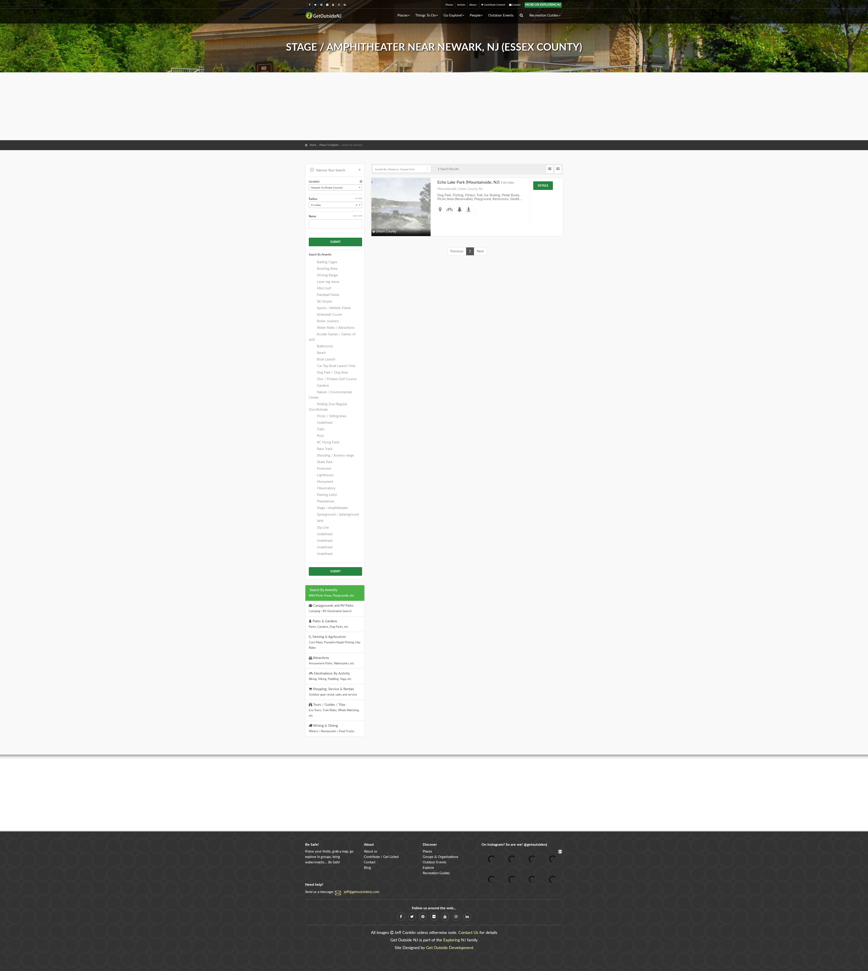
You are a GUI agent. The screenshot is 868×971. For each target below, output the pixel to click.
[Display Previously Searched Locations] (361, 181)
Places (402, 15)
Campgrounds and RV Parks (331, 608)
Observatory (325, 488)
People (475, 15)
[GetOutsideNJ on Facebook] (309, 5)
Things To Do (425, 15)
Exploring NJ (454, 940)
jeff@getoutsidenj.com (361, 892)
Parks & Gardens (328, 624)
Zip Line (322, 527)
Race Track (324, 449)
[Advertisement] (434, 106)
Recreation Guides (543, 15)
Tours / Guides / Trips (334, 710)
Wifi (319, 521)
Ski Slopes (324, 301)
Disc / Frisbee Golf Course (336, 379)
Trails (320, 429)
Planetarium (325, 501)
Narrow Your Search (330, 170)
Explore (428, 867)
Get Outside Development (449, 948)
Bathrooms (324, 346)
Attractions (331, 660)
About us (370, 851)
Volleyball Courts (329, 314)
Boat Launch (325, 359)
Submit (335, 242)
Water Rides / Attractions (335, 327)
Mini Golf (323, 288)
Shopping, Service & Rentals (333, 691)
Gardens (322, 385)
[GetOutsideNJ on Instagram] (339, 5)
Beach (321, 353)
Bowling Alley (327, 268)
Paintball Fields (327, 295)
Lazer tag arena (327, 282)
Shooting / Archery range (335, 455)
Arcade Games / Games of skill (332, 337)
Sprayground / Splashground (337, 514)
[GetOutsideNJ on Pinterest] (321, 5)
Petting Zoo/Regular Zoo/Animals (328, 407)
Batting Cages (326, 262)
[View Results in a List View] (549, 169)
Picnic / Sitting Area (331, 416)
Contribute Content (494, 5)
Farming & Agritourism (335, 642)
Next (480, 251)
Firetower (323, 468)
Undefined (324, 422)
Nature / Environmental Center (330, 395)
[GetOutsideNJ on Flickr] (327, 5)
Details (543, 185)
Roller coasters (327, 321)
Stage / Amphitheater (332, 508)
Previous (456, 251)
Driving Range (327, 275)
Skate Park (324, 462)
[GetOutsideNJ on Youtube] (333, 5)
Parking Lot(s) (326, 495)
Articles (461, 5)
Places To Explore (329, 145)
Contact (516, 5)
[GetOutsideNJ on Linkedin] (345, 5)
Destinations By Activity (330, 676)
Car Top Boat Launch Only (336, 366)
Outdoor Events (501, 15)
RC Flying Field (327, 442)
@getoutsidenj (535, 844)
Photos (449, 5)
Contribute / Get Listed (381, 857)
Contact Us (468, 933)
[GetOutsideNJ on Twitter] (315, 5)
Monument (324, 481)
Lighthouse (324, 475)
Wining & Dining (331, 728)
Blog (367, 867)
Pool (320, 436)
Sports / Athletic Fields (333, 308)
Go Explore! (452, 15)
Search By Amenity (331, 592)
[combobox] (335, 187)
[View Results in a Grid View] (558, 169)
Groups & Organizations (440, 857)
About (472, 5)
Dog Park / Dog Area (332, 372)
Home (313, 145)
